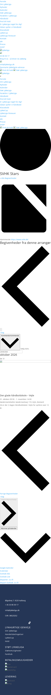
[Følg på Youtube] (17, 622)
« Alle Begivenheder (8, 178)
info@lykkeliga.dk (12, 610)
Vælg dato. (25, 349)
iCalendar (4, 571)
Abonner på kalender (8, 528)
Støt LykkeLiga (6, 13)
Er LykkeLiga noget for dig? (11, 24)
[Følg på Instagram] (11, 622)
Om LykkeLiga (5, 4)
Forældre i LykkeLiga (8, 16)
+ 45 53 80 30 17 (11, 605)
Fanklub (9, 654)
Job (1, 41)
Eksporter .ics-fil (6, 579)
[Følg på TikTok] (29, 622)
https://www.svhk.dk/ (19, 239)
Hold (7, 641)
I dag (2, 332)
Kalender (4, 10)
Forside (3, 1)
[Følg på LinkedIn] (23, 622)
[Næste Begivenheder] (1, 329)
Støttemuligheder (13, 650)
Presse (2, 44)
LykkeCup (4, 33)
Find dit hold (5, 21)
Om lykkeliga (11, 631)
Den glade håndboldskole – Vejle (17, 395)
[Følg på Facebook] (5, 622)
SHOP (2, 47)
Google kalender (6, 568)
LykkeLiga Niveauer (8, 36)
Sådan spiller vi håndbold (10, 27)
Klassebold (4, 30)
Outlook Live (5, 576)
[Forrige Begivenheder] (25, 326)
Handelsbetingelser (14, 634)
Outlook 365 (5, 574)
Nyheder (3, 7)
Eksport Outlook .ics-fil (9, 582)
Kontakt (3, 38)
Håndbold (4, 18)
